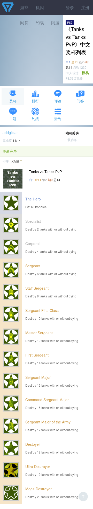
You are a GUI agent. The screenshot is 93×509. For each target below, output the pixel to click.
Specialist (33, 221)
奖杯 (13, 100)
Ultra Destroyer (37, 466)
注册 (85, 7)
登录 (70, 7)
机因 (40, 7)
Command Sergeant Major (47, 399)
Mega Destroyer (38, 488)
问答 (80, 100)
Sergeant (32, 265)
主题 (13, 118)
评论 (57, 100)
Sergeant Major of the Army (48, 421)
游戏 (24, 7)
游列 (57, 118)
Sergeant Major (38, 377)
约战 (35, 118)
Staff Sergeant (37, 288)
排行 (35, 100)
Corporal (32, 243)
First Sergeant (37, 355)
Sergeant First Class (42, 310)
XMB (15, 161)
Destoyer (32, 444)
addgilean (11, 132)
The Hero (33, 198)
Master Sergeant (39, 332)
